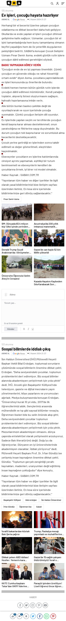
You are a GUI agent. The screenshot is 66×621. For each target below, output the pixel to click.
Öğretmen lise (25, 506)
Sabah (39, 506)
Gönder (10, 329)
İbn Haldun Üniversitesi (51, 500)
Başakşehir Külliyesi (12, 500)
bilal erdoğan (31, 500)
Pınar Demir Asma (11, 199)
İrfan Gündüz (9, 506)
